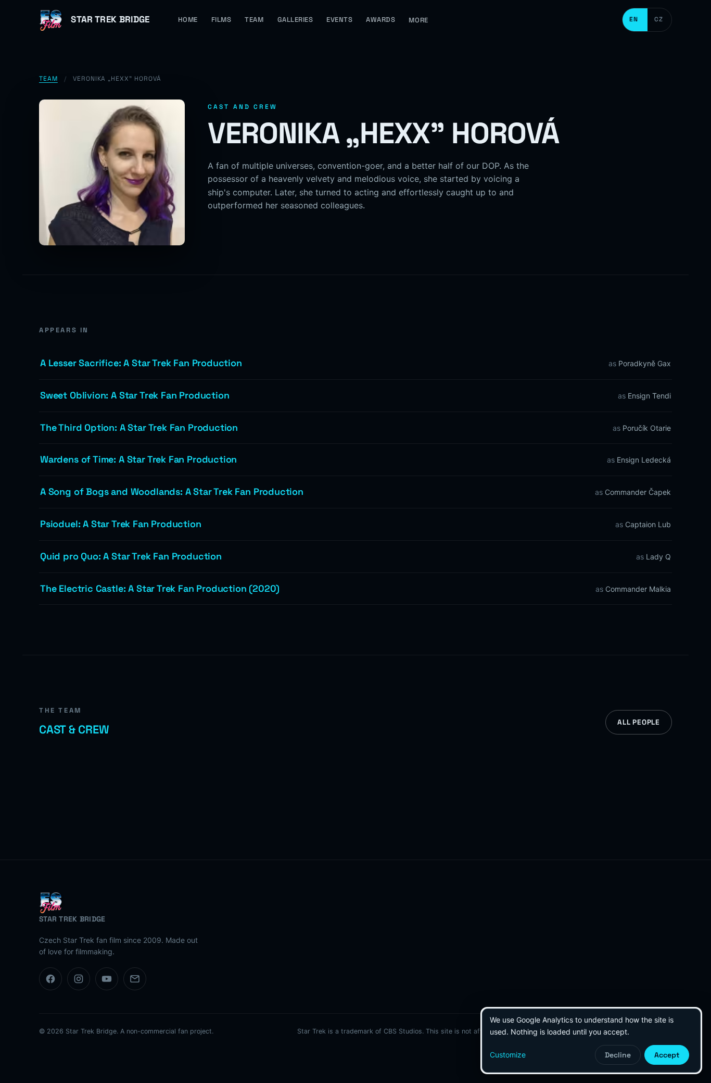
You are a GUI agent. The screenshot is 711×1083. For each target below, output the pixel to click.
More (418, 20)
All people (638, 722)
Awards (380, 19)
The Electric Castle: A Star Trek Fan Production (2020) (160, 588)
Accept (666, 1055)
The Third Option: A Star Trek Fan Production (139, 427)
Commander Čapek (638, 492)
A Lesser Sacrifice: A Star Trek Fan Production (141, 363)
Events (339, 19)
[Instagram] (78, 978)
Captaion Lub (648, 524)
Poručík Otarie (647, 428)
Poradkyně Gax (644, 363)
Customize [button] (508, 1054)
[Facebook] (50, 978)
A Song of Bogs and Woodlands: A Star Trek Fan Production (171, 491)
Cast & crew (74, 729)
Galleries (295, 19)
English (635, 19)
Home (188, 19)
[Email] (134, 978)
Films (221, 19)
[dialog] (591, 1041)
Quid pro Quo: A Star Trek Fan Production (131, 556)
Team (254, 19)
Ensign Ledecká (644, 459)
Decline (618, 1055)
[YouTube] (106, 978)
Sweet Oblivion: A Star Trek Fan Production (134, 395)
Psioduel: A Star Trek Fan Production (120, 524)
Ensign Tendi (649, 395)
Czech (659, 19)
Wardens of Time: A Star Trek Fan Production (138, 459)
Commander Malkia (638, 588)
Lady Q (658, 556)
